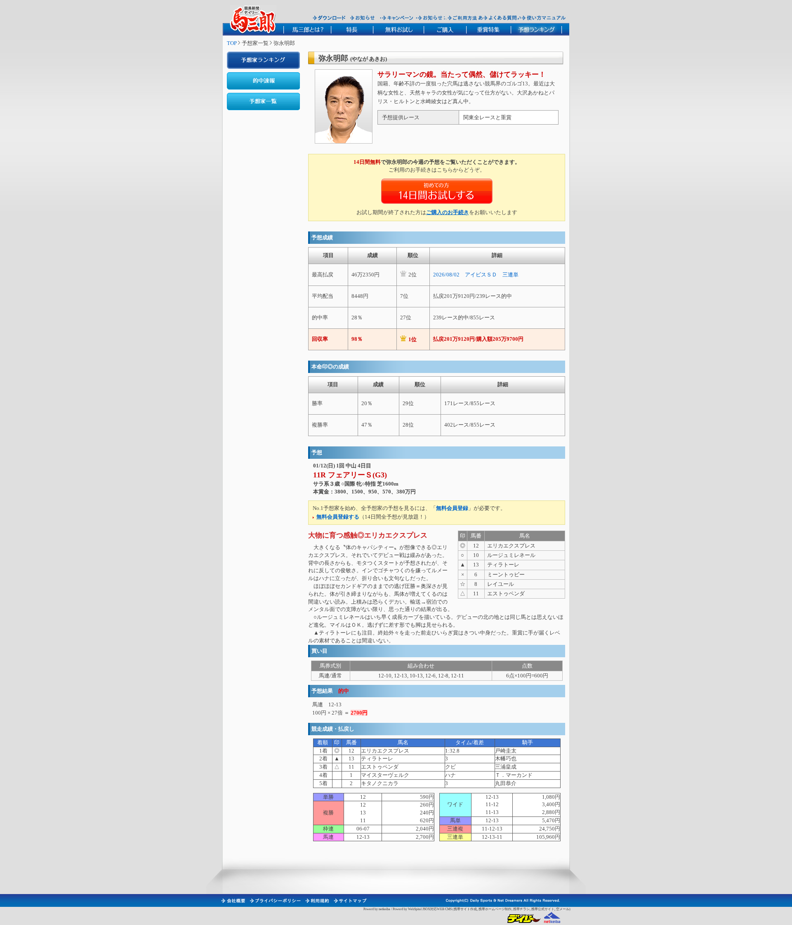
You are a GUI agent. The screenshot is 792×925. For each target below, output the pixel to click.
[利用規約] (317, 901)
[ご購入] (445, 29)
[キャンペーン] (397, 18)
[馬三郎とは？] (307, 29)
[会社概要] (233, 901)
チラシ (525, 909)
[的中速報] (263, 81)
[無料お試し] (398, 29)
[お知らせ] (362, 18)
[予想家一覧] (263, 101)
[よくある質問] (500, 18)
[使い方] (543, 18)
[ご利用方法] (463, 18)
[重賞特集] (488, 29)
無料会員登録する (337, 517)
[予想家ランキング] (263, 60)
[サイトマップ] (350, 901)
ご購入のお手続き (447, 212)
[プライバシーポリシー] (275, 901)
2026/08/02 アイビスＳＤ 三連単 (476, 274)
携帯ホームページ (491, 909)
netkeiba (384, 909)
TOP (232, 43)
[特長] (352, 29)
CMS (448, 909)
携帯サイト (462, 909)
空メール (562, 909)
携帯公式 (537, 909)
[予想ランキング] (536, 29)
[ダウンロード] (329, 18)
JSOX (426, 909)
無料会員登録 (452, 508)
